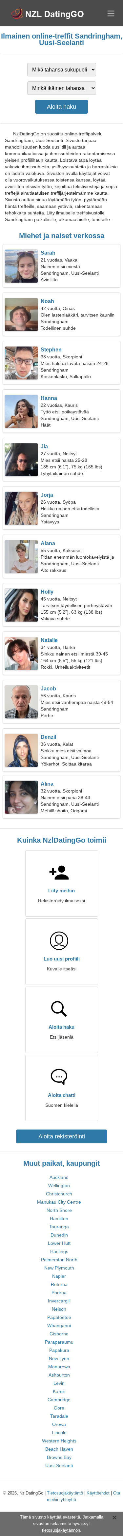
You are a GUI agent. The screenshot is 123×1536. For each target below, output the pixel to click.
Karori (59, 1391)
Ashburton (59, 1375)
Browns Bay (59, 1457)
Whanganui (59, 1325)
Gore (59, 1407)
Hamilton (59, 1218)
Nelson (59, 1309)
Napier (59, 1276)
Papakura (59, 1350)
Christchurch (59, 1193)
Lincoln (59, 1432)
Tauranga (59, 1226)
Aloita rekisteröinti (61, 1136)
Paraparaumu (59, 1342)
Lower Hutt (59, 1243)
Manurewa (59, 1366)
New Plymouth (59, 1268)
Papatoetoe (59, 1317)
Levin (59, 1383)
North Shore (59, 1210)
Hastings (59, 1251)
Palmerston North (59, 1259)
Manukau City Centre (59, 1202)
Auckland (59, 1177)
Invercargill (59, 1300)
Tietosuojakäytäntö (65, 1493)
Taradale (59, 1416)
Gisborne (59, 1333)
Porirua (59, 1292)
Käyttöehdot (98, 1493)
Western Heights (59, 1440)
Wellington (59, 1185)
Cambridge (59, 1399)
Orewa (59, 1424)
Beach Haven (59, 1449)
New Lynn (59, 1358)
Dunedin (59, 1235)
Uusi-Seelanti (59, 1465)
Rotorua (59, 1284)
